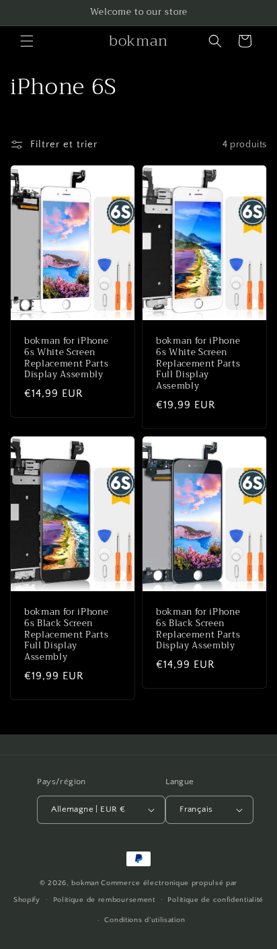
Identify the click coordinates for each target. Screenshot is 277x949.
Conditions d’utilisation (144, 920)
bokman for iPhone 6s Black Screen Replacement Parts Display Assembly (198, 629)
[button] (27, 41)
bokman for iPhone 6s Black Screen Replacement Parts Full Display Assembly (66, 635)
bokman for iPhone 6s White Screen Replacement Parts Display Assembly (66, 358)
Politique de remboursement (104, 900)
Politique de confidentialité (215, 900)
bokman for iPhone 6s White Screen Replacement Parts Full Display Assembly (198, 364)
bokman (85, 883)
